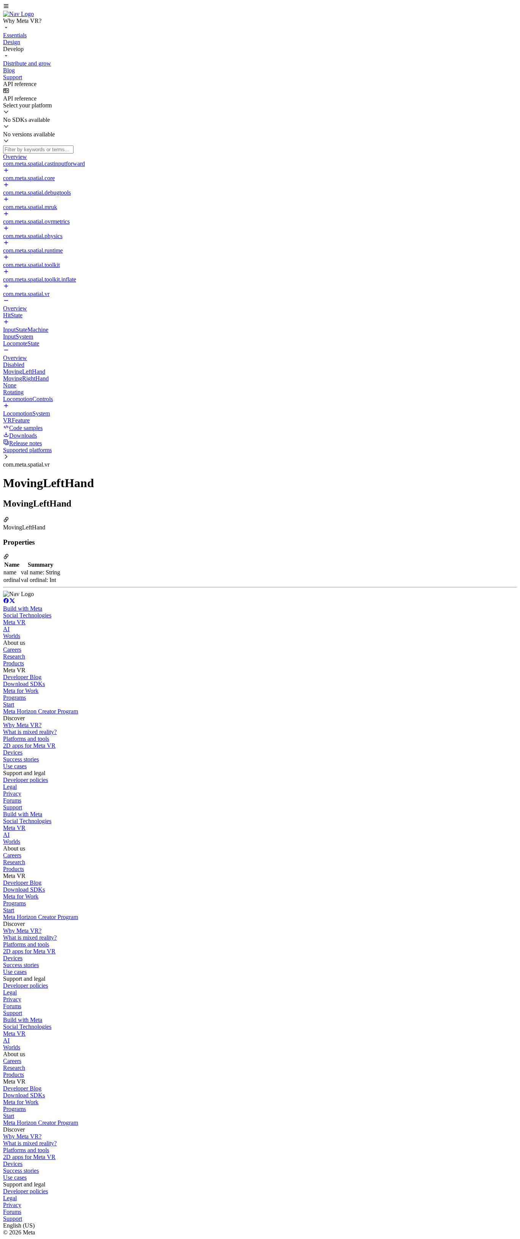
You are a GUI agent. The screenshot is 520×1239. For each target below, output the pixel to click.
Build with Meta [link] (22, 608)
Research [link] (14, 656)
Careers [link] (12, 649)
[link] (18, 14)
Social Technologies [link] (27, 615)
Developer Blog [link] (22, 677)
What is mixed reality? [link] (30, 732)
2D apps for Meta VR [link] (29, 745)
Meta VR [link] (14, 622)
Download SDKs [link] (24, 684)
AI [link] (6, 629)
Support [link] (12, 807)
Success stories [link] (21, 759)
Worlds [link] (11, 636)
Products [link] (13, 663)
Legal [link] (10, 786)
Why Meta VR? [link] (22, 725)
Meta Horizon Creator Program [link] (40, 711)
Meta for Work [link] (20, 690)
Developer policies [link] (25, 780)
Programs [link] (14, 697)
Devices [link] (12, 752)
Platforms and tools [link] (26, 738)
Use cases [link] (15, 766)
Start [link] (8, 704)
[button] (260, 7)
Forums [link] (12, 800)
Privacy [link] (12, 793)
